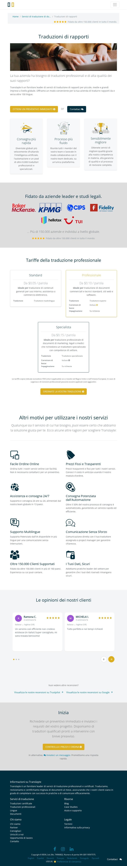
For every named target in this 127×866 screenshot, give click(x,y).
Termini (68, 823)
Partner (14, 827)
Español (40, 858)
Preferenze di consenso (69, 861)
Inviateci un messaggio (58, 755)
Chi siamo (15, 823)
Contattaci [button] (75, 109)
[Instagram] (63, 849)
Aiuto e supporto (73, 810)
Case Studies (71, 806)
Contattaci (113, 859)
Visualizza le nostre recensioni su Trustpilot (37, 692)
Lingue (13, 810)
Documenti (15, 813)
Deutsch (50, 858)
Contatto (14, 841)
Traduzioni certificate (21, 803)
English (31, 858)
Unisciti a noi (17, 834)
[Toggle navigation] (115, 5)
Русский (95, 858)
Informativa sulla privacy (77, 827)
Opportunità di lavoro (21, 837)
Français (60, 858)
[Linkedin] (71, 849)
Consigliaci (15, 830)
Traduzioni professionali (22, 806)
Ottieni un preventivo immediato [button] (33, 109)
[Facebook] (55, 849)
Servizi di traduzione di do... (36, 16)
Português (84, 858)
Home (16, 16)
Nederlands (72, 858)
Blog (66, 803)
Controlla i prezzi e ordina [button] (62, 746)
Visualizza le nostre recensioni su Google (87, 692)
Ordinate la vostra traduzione (62, 391)
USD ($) (49, 861)
